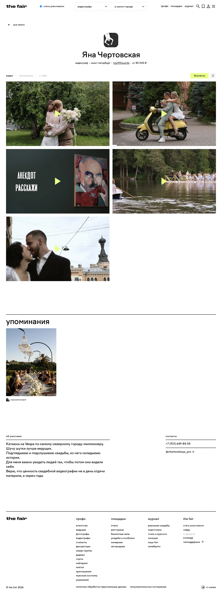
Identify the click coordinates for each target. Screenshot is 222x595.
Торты (79, 559)
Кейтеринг (82, 563)
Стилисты (81, 542)
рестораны (117, 529)
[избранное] (203, 6)
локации (153, 538)
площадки (176, 6)
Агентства (82, 525)
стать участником (193, 525)
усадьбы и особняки (123, 538)
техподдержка (191, 542)
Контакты (199, 75)
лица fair (153, 542)
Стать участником (53, 6)
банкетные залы (120, 534)
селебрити (154, 546)
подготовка (155, 529)
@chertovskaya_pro (178, 451)
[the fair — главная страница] (16, 6)
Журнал (153, 519)
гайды (186, 529)
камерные (117, 542)
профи (164, 6)
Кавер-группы (84, 550)
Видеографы (83, 538)
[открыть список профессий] (106, 6)
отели (114, 525)
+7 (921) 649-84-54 (178, 443)
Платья (80, 567)
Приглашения (83, 571)
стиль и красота (157, 534)
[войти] (208, 6)
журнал (189, 6)
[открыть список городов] (143, 6)
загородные (118, 546)
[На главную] (16, 518)
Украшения (82, 579)
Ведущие (81, 529)
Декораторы (83, 546)
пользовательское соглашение (148, 587)
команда (188, 537)
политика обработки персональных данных (101, 587)
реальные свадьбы (159, 525)
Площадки (118, 519)
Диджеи (80, 554)
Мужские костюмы (86, 575)
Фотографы (82, 534)
